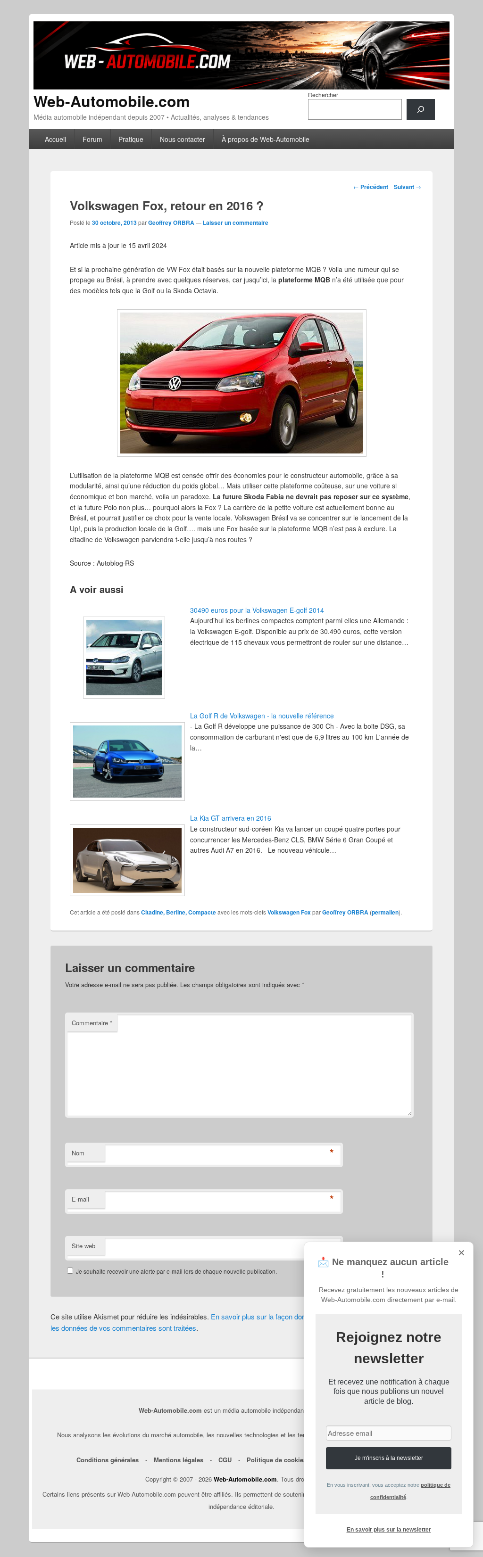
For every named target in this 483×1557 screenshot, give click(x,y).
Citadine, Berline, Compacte (178, 912)
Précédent (370, 186)
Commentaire (92, 1022)
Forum (92, 139)
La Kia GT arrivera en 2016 (230, 818)
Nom (78, 1152)
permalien (385, 912)
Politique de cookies (277, 1459)
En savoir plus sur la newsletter (389, 1529)
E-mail (80, 1199)
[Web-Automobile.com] (241, 86)
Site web (83, 1245)
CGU (225, 1459)
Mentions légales (178, 1459)
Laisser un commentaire (235, 222)
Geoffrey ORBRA (171, 222)
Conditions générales (107, 1459)
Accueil (55, 139)
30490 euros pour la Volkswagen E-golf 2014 (257, 610)
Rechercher (323, 95)
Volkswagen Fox (289, 912)
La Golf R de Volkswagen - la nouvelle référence (262, 715)
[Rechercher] (421, 109)
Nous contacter (182, 139)
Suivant (407, 186)
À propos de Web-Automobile (265, 139)
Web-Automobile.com (111, 101)
